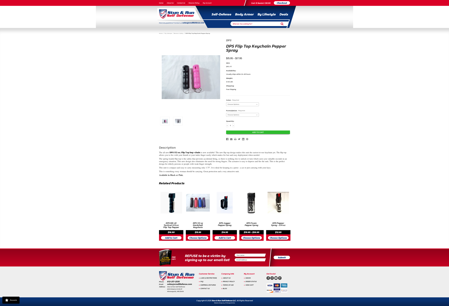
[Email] (231, 139)
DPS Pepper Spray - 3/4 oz (278, 224)
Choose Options (198, 238)
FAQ (201, 281)
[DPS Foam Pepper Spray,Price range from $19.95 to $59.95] (251, 202)
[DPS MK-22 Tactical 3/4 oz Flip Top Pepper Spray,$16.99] (171, 202)
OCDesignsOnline (230, 303)
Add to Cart (171, 238)
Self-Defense (221, 14)
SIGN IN (248, 278)
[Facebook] (227, 139)
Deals (284, 14)
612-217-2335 (173, 281)
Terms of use (228, 285)
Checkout (282, 3)
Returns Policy (194, 3)
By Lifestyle (267, 14)
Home (161, 3)
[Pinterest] (247, 139)
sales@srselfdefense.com (193, 22)
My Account (207, 3)
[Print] (235, 139)
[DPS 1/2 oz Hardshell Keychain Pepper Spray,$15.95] (198, 202)
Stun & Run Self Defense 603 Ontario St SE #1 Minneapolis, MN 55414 (176, 289)
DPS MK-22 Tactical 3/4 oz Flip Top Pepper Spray (171, 225)
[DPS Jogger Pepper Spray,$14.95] (225, 202)
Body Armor (244, 14)
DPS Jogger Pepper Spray (225, 224)
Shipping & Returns (208, 285)
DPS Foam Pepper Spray (251, 224)
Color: (232, 100)
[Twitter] (239, 139)
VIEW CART (249, 285)
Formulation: (235, 110)
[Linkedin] (243, 139)
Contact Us (181, 3)
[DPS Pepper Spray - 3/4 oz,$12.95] (278, 202)
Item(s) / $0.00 (261, 3)
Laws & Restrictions (208, 278)
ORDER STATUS (251, 281)
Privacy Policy (229, 281)
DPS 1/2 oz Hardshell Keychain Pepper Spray (198, 225)
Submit (282, 257)
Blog (225, 288)
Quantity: (230, 121)
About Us (170, 3)
